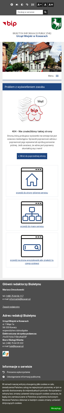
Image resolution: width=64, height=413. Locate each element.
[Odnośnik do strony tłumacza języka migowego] (6, 353)
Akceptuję (56, 408)
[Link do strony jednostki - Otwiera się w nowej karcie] (56, 24)
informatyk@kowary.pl (20, 299)
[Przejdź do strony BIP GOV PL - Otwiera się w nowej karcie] (9, 24)
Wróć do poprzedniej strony (33, 156)
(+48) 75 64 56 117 (14, 296)
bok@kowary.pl (16, 346)
